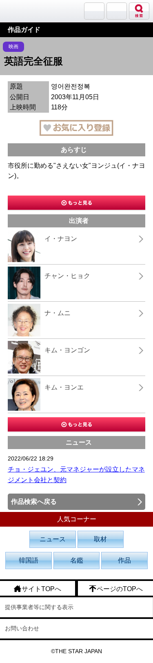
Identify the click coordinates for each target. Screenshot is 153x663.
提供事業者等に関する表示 (39, 607)
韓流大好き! (27, 11)
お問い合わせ (22, 628)
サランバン (94, 11)
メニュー (116, 11)
